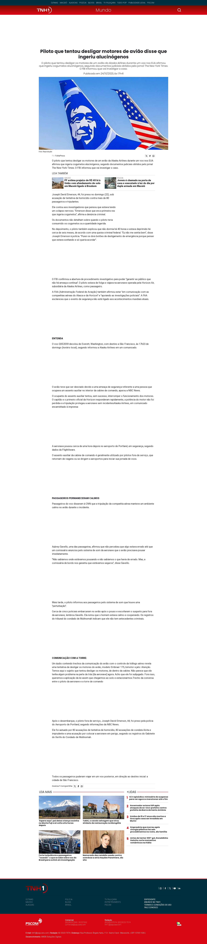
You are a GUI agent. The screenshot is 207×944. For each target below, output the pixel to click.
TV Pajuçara (109, 2)
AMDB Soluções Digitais (51, 937)
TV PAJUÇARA (111, 899)
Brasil (99, 2)
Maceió (63, 2)
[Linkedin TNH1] (179, 888)
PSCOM (108, 905)
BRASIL (68, 905)
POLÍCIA (68, 899)
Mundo (103, 10)
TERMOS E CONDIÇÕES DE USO (157, 905)
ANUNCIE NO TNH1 (152, 902)
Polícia (82, 2)
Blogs (91, 2)
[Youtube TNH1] (174, 888)
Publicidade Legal (137, 2)
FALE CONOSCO (151, 907)
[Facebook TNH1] (165, 888)
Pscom (150, 2)
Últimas (54, 2)
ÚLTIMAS (29, 899)
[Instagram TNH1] (160, 888)
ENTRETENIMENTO (113, 902)
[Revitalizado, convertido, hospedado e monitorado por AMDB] (179, 924)
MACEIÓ (29, 902)
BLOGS (68, 902)
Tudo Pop (122, 2)
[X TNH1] (170, 888)
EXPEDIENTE (149, 899)
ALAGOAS (30, 905)
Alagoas (73, 2)
